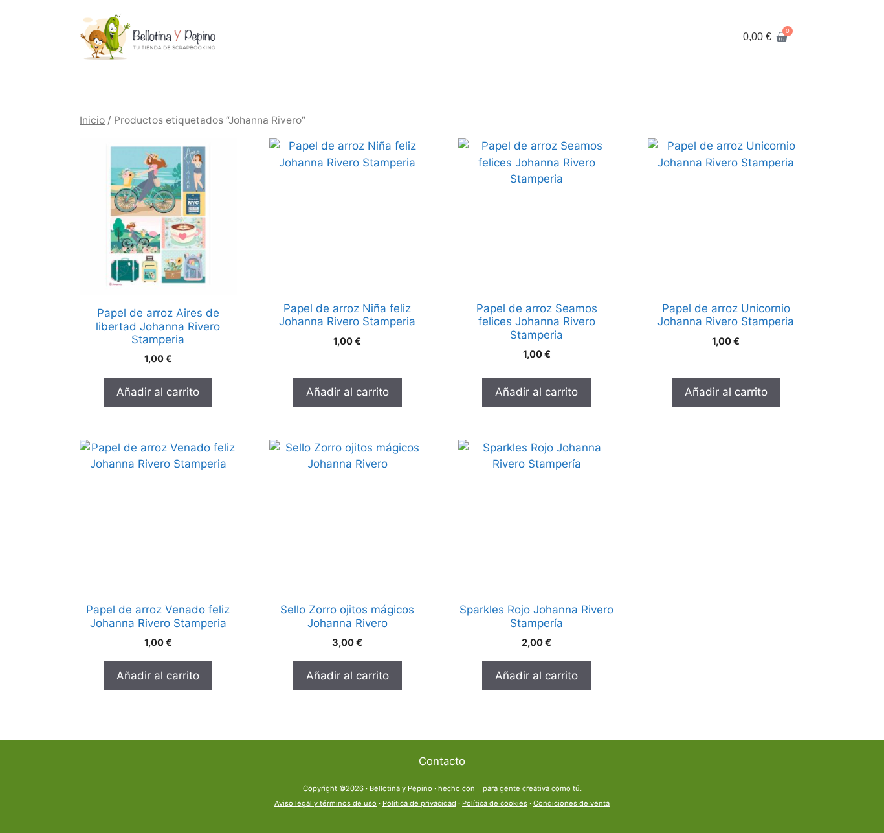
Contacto (442, 761)
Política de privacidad (419, 803)
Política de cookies (494, 803)
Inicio (92, 120)
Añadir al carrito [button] (157, 391)
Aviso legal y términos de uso (325, 803)
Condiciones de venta (571, 803)
